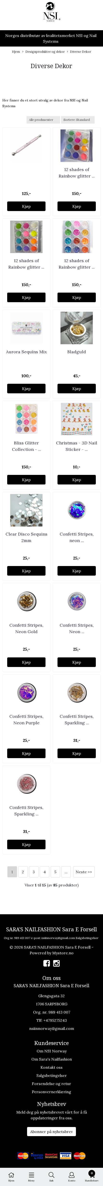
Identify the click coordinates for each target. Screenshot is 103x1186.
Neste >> (84, 871)
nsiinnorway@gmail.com (58, 938)
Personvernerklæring (51, 1091)
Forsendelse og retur (51, 1083)
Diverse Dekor (80, 52)
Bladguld (76, 351)
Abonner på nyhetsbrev (51, 1131)
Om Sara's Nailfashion (51, 1059)
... (66, 871)
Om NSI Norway (52, 1051)
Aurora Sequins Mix (26, 351)
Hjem (16, 52)
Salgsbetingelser (87, 938)
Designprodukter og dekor (45, 52)
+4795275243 (55, 1020)
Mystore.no (63, 952)
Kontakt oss (51, 1067)
